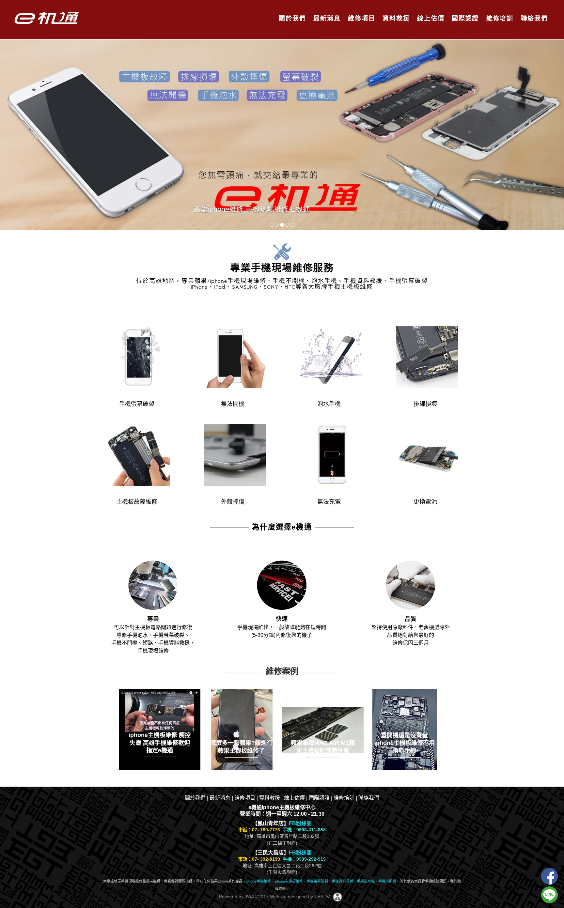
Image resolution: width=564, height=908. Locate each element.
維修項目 (360, 18)
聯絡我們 (533, 18)
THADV (322, 896)
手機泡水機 (366, 881)
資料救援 (395, 18)
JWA (248, 896)
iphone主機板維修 (288, 881)
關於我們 (291, 18)
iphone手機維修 (258, 881)
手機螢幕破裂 (317, 881)
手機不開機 (387, 881)
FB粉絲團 (300, 823)
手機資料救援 (342, 881)
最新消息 (326, 18)
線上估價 (430, 18)
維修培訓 (499, 18)
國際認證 (464, 18)
